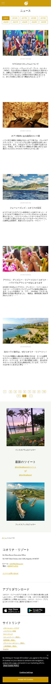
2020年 (6, 22)
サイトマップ (8, 634)
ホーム (4, 538)
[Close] (47, 655)
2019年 (43, 18)
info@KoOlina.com (16, 564)
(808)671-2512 (12, 566)
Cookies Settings (26, 672)
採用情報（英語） (9, 640)
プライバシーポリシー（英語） (14, 643)
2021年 (15, 22)
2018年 (33, 18)
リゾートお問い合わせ (10, 573)
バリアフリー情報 (9, 631)
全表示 (5, 18)
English (5, 649)
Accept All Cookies (25, 679)
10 (44, 392)
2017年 (24, 18)
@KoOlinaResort (25, 475)
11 (19, 396)
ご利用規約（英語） (10, 646)
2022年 (24, 22)
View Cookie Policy (11, 665)
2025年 (43, 22)
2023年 (34, 22)
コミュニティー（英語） (12, 637)
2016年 (15, 18)
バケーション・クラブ (11, 628)
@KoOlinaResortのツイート (25, 467)
